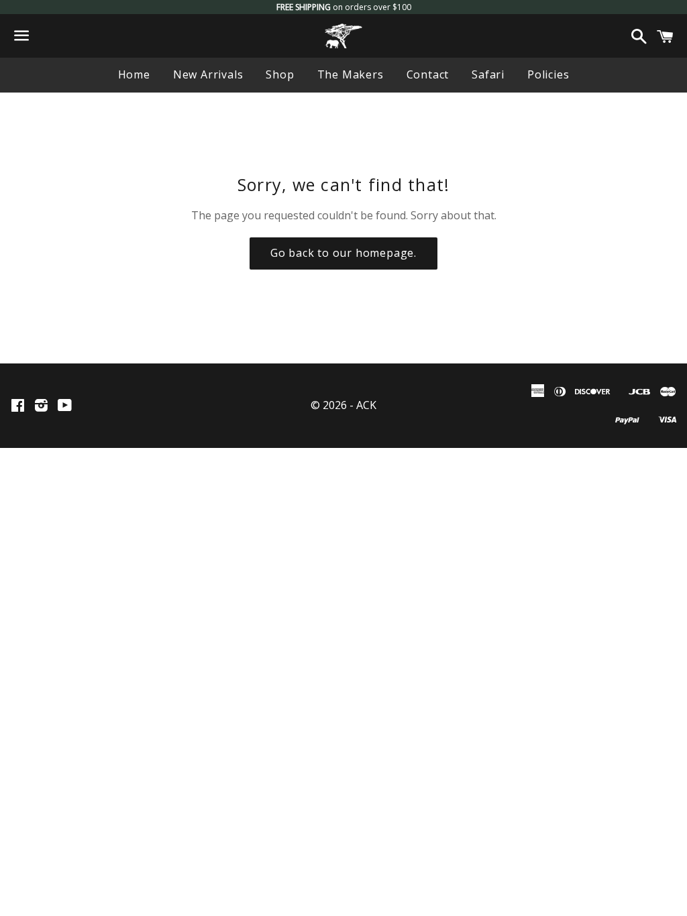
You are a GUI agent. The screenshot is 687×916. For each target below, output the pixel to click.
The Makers (350, 74)
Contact (428, 74)
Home (134, 74)
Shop (280, 74)
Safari (488, 74)
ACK (366, 405)
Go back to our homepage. (343, 252)
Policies (548, 74)
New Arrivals (208, 74)
